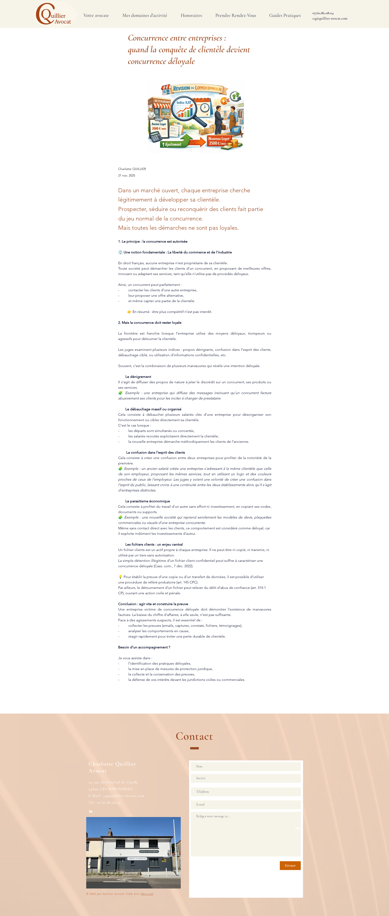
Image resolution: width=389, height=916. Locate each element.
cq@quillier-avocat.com (124, 795)
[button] (145, 15)
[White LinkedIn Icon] (90, 811)
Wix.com (147, 893)
